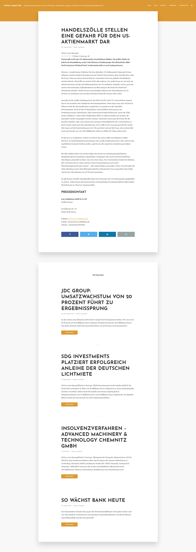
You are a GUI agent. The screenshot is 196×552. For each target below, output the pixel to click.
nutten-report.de (12, 5)
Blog (149, 5)
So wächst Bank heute (93, 500)
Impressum (172, 5)
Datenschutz (183, 5)
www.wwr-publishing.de (78, 219)
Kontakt (163, 5)
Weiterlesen (69, 332)
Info (155, 5)
